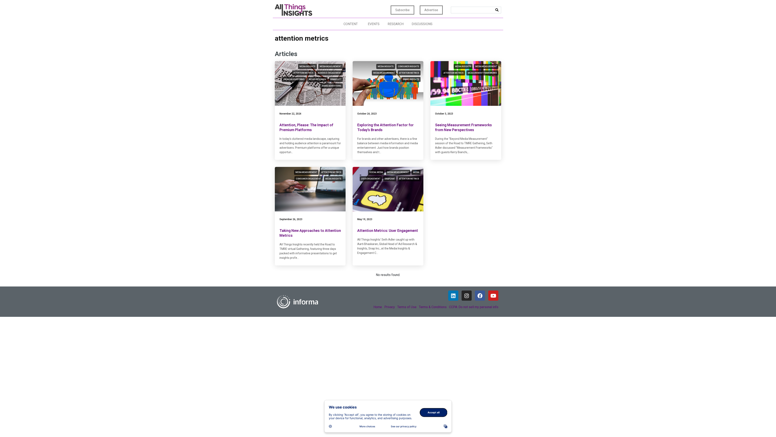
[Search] (497, 10)
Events (374, 24)
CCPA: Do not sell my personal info (473, 307)
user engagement (370, 179)
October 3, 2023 (444, 113)
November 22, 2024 (290, 113)
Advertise (431, 10)
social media (376, 172)
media (416, 172)
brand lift (335, 79)
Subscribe (402, 10)
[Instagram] (467, 296)
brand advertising (331, 86)
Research (396, 24)
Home (377, 307)
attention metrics (303, 73)
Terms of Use (406, 307)
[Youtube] (493, 296)
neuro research (317, 79)
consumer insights (408, 66)
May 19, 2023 (364, 219)
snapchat (390, 179)
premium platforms (294, 79)
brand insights (411, 79)
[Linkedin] (453, 296)
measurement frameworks (482, 73)
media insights (307, 66)
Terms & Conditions (433, 307)
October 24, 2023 (367, 113)
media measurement (330, 66)
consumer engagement (308, 179)
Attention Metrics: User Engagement (387, 230)
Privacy (389, 307)
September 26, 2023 (290, 219)
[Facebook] (480, 296)
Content (351, 24)
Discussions (422, 24)
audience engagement (329, 73)
